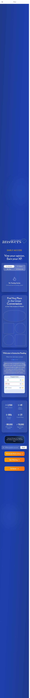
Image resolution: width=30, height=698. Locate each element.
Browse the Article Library (13, 454)
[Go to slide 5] (17, 359)
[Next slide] (24, 365)
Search (23, 447)
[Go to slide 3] (15, 359)
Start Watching (13, 460)
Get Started (13, 468)
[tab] (9, 266)
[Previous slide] (4, 365)
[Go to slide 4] (16, 359)
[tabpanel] (14, 281)
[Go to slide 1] (11, 359)
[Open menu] (2, 2)
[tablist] (14, 268)
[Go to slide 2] (13, 359)
